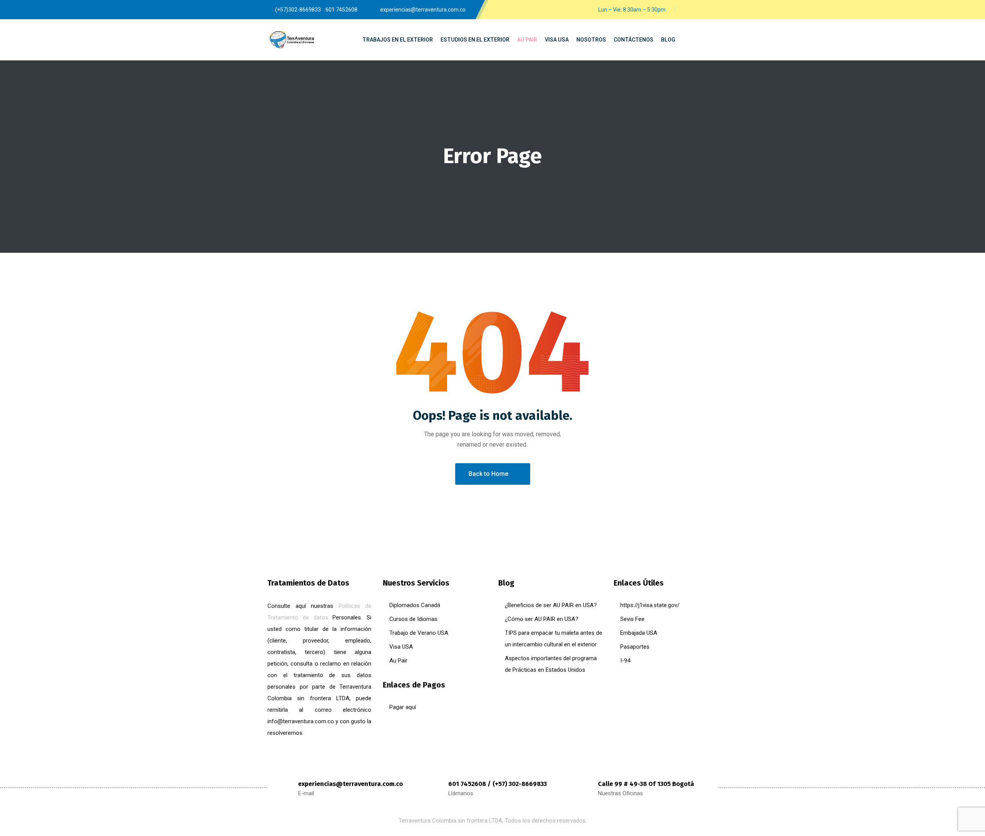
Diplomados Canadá (414, 605)
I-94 (625, 660)
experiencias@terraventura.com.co (350, 784)
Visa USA (401, 646)
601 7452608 (341, 10)
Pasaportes (634, 646)
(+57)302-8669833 (298, 10)
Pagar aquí (402, 707)
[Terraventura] (291, 40)
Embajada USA (638, 632)
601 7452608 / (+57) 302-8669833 (497, 784)
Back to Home (488, 473)
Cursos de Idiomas (413, 619)
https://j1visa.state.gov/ (649, 605)
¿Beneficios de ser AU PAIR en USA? (551, 605)
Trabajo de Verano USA (418, 632)
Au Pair (398, 660)
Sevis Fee (632, 619)
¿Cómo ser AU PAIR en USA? (541, 619)
